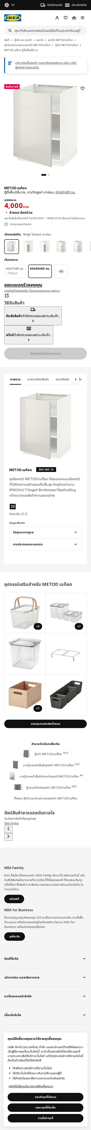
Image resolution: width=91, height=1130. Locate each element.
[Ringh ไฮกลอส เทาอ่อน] (11, 246)
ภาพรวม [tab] (15, 379)
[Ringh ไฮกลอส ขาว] (77, 246)
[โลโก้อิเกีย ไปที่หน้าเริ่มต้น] (12, 17)
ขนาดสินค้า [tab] (62, 379)
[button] (20, 509)
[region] (45, 125)
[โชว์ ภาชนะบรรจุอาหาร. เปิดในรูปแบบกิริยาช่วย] (25, 653)
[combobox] (44, 31)
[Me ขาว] (44, 246)
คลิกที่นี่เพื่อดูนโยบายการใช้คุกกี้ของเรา (31, 1086)
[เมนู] (82, 18)
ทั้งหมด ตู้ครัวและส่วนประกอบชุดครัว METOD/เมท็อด (45, 798)
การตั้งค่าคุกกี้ (45, 1118)
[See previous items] (8, 829)
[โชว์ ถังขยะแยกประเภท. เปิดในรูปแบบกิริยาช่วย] (66, 653)
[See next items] (75, 379)
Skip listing (11, 823)
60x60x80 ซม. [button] (65, 192)
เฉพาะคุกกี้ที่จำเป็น (45, 1107)
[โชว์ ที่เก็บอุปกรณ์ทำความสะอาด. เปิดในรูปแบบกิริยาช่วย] (66, 694)
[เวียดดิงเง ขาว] (61, 246)
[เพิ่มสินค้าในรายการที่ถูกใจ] (82, 88)
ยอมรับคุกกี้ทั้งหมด (45, 1097)
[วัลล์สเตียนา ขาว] (28, 246)
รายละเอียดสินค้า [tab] (38, 379)
